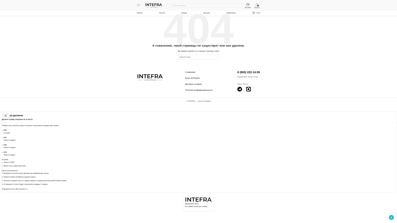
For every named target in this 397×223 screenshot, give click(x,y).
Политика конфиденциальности (199, 90)
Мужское (140, 13)
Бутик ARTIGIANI (192, 78)
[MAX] (248, 89)
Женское (162, 13)
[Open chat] (391, 217)
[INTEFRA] (150, 77)
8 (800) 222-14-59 (248, 72)
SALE (258, 13)
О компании (190, 72)
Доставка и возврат (193, 84)
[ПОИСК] (169, 5)
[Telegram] (239, 89)
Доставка (248, 7)
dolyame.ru (23, 189)
